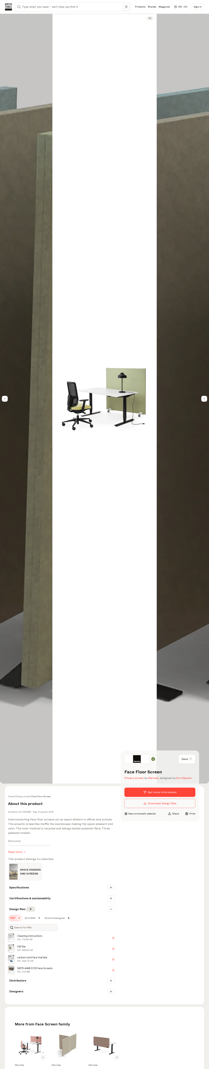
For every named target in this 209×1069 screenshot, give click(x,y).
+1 (43, 1057)
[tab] (15, 918)
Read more (15, 852)
